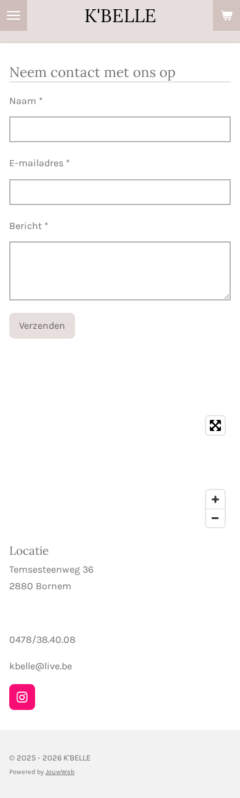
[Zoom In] (215, 499)
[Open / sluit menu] (13, 15)
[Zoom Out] (215, 518)
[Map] (120, 471)
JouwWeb (60, 772)
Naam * (26, 101)
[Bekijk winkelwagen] (226, 15)
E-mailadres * (39, 163)
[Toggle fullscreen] (215, 425)
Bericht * (29, 226)
